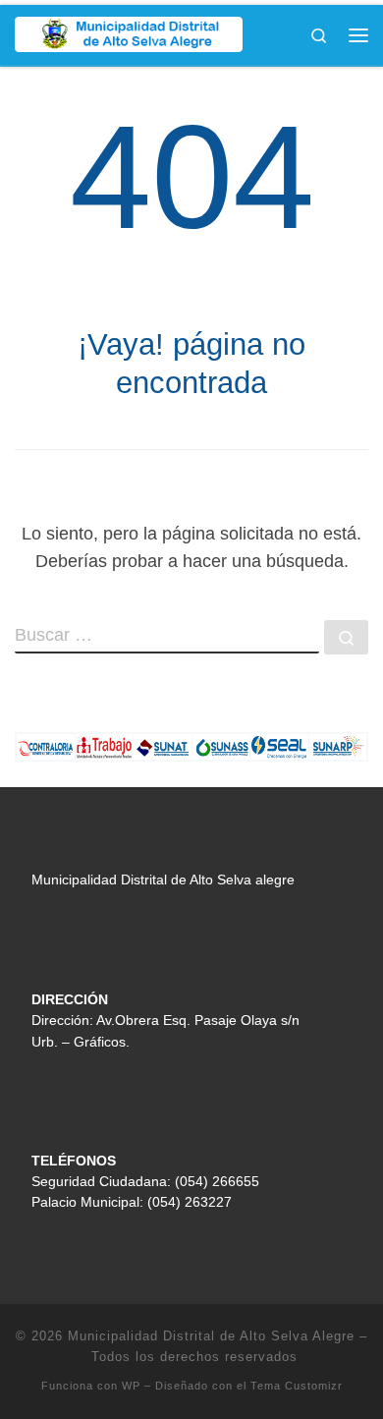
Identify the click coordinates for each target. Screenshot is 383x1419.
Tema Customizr (296, 1385)
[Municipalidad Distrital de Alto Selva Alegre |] (129, 33)
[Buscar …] (346, 637)
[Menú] (358, 35)
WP (131, 1385)
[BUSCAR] (167, 636)
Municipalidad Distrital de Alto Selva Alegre (211, 1336)
